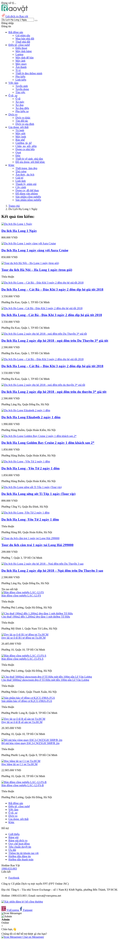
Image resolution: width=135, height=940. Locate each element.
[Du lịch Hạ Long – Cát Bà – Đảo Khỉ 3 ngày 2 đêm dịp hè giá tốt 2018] (42, 282)
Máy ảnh (20, 60)
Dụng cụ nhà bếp (25, 149)
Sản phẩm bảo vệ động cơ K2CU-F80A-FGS (26, 700)
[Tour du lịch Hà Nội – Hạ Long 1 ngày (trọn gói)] (30, 263)
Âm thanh (21, 67)
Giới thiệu (14, 834)
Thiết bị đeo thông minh (28, 73)
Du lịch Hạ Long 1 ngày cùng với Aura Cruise (34, 250)
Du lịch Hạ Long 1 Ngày (19, 231)
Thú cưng (20, 171)
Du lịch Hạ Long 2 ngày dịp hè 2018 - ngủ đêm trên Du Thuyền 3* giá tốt (54, 340)
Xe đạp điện (22, 108)
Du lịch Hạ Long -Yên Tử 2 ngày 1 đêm (30, 519)
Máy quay (21, 63)
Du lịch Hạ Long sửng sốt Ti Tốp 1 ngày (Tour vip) (38, 494)
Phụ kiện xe (22, 111)
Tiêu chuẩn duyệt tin (19, 846)
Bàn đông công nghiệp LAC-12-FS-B (22, 785)
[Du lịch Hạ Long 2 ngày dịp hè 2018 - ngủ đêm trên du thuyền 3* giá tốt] (43, 384)
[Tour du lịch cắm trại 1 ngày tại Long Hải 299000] (30, 538)
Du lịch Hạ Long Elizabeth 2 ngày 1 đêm (30, 417)
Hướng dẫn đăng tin (19, 856)
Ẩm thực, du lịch (24, 174)
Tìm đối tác (21, 120)
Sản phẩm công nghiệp (28, 196)
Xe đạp (19, 104)
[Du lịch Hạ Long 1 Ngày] (16, 223)
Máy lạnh (20, 136)
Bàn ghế (20, 139)
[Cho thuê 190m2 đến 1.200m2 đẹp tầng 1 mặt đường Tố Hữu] (37, 613)
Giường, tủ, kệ (23, 142)
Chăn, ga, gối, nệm (26, 146)
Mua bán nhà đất (24, 38)
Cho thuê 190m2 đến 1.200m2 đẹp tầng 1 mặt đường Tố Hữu (35, 616)
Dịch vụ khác (22, 117)
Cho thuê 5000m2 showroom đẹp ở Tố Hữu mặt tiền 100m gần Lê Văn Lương (45, 679)
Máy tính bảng (23, 51)
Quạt (18, 152)
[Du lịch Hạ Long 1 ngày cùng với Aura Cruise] (28, 243)
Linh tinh (20, 180)
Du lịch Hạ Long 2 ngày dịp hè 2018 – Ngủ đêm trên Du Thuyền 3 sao (52, 570)
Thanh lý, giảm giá (25, 184)
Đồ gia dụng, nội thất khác (30, 161)
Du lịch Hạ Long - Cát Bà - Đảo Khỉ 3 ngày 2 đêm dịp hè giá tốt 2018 (51, 315)
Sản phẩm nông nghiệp (28, 199)
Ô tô (17, 98)
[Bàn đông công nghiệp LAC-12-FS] (22, 592)
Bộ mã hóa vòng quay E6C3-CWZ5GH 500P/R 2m (30, 743)
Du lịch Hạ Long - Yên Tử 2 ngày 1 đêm (30, 468)
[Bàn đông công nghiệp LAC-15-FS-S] (23, 655)
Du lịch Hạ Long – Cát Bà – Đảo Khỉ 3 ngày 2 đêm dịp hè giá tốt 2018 (52, 289)
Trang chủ (14, 205)
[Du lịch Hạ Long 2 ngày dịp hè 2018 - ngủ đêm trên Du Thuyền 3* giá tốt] (44, 333)
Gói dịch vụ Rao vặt (16, 16)
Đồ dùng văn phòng (26, 193)
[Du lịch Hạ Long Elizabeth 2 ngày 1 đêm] (25, 410)
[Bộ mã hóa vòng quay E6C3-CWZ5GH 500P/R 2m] (31, 739)
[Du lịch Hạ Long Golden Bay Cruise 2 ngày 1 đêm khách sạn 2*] (38, 436)
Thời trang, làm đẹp (26, 168)
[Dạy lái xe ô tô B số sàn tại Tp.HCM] (23, 718)
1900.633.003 (9, 868)
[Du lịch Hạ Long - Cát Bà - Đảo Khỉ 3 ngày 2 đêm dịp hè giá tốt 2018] (41, 308)
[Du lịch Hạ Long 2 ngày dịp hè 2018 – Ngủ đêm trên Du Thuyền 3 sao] (42, 563)
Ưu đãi (12, 849)
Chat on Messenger (33, 936)
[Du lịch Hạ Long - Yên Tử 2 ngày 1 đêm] (25, 461)
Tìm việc (20, 92)
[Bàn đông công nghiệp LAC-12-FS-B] (24, 782)
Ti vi (18, 70)
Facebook (13, 877)
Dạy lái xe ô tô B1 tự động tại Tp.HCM (23, 637)
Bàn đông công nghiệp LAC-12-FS (21, 595)
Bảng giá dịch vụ (17, 840)
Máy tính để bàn (24, 57)
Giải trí (19, 177)
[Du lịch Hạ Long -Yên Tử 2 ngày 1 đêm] (25, 512)
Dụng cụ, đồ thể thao (27, 190)
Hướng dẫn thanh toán (20, 859)
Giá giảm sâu (22, 35)
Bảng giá (13, 837)
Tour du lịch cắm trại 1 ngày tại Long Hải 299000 (37, 545)
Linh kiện (20, 79)
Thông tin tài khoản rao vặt (23, 853)
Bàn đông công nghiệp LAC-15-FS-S (22, 658)
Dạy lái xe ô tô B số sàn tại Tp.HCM (21, 722)
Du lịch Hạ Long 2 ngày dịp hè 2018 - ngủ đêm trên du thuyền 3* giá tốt (53, 392)
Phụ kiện (20, 76)
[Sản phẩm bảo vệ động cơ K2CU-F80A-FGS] (28, 697)
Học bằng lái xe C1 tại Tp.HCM (19, 764)
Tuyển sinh (21, 86)
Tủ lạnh (19, 130)
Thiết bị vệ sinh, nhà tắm (29, 158)
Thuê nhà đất (22, 41)
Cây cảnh (20, 187)
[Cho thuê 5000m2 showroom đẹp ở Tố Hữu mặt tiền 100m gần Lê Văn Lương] (46, 676)
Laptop (19, 54)
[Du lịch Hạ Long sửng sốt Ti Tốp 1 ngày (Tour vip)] (31, 487)
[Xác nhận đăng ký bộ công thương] (22, 901)
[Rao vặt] (14, 11)
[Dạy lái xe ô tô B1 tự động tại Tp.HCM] (24, 634)
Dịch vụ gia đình (24, 123)
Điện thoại (21, 48)
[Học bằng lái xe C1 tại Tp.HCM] (20, 761)
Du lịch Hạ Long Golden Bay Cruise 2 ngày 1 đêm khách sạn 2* (47, 443)
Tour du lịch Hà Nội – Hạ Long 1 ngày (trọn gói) (36, 270)
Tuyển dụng (22, 89)
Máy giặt (20, 133)
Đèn (17, 155)
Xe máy (19, 101)
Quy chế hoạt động (19, 843)
